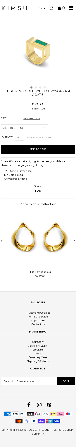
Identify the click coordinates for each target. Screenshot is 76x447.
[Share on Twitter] (38, 191)
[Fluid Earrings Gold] (39, 265)
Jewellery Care (38, 357)
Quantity (8, 137)
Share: (38, 186)
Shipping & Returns (38, 361)
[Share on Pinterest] (40, 191)
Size (20, 118)
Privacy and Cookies (38, 312)
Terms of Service (38, 316)
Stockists (37, 349)
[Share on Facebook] (35, 191)
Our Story (38, 341)
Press (38, 353)
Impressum (38, 320)
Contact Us (38, 324)
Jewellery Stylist (37, 345)
